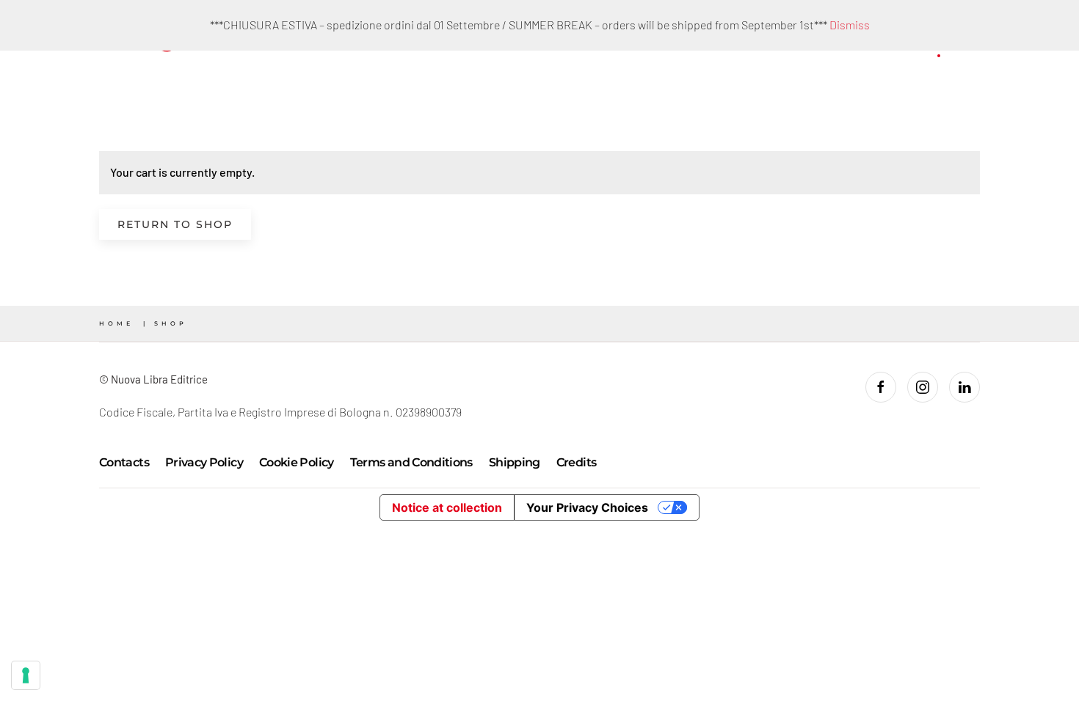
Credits (576, 462)
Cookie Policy (296, 462)
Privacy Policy (204, 462)
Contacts (124, 462)
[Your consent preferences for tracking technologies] (26, 675)
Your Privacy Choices (587, 507)
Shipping (514, 462)
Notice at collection (447, 507)
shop (170, 323)
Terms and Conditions (411, 462)
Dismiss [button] (849, 25)
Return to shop (175, 224)
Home (116, 323)
